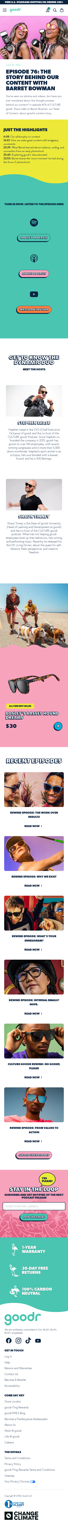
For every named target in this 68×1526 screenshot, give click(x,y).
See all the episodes (34, 1155)
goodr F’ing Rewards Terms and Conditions (30, 1469)
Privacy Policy (13, 1464)
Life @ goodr (12, 1436)
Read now (32, 826)
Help (7, 1362)
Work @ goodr (13, 1430)
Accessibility (12, 1385)
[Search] (54, 10)
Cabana (9, 1442)
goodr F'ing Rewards (17, 1407)
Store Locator (13, 1401)
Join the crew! (34, 1217)
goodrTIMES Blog (15, 1413)
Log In (8, 1356)
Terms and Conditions (17, 1458)
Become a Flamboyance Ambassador (26, 1419)
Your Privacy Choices (17, 1481)
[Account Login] (48, 10)
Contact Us (11, 1374)
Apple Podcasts (34, 273)
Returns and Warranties (18, 1368)
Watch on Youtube (34, 309)
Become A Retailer (15, 1380)
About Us (10, 1424)
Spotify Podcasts (34, 237)
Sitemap (9, 1475)
